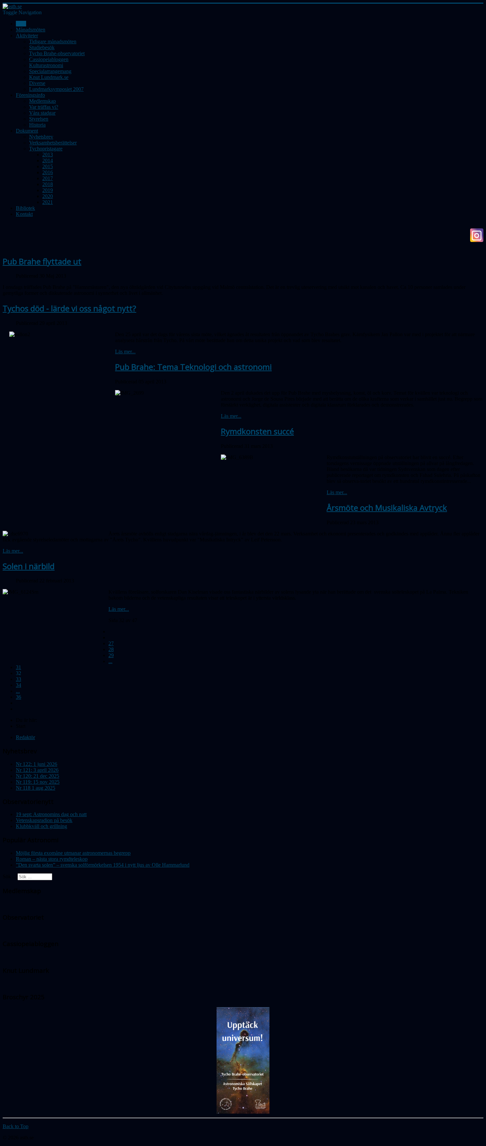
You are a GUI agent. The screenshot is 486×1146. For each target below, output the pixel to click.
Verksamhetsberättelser (53, 142)
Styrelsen (38, 119)
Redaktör (25, 737)
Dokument (27, 131)
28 (111, 649)
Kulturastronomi (46, 65)
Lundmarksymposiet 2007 (56, 89)
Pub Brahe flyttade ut (42, 261)
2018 (47, 184)
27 (111, 643)
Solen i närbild (29, 566)
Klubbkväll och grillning (41, 826)
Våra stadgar (42, 113)
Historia (37, 125)
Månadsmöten (30, 29)
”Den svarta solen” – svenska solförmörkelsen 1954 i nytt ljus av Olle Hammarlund (102, 865)
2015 (47, 166)
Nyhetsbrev (41, 136)
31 (18, 667)
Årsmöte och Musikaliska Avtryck (387, 507)
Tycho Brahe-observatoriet (57, 53)
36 (18, 697)
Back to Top (15, 1126)
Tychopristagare (45, 148)
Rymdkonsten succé (257, 431)
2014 (47, 160)
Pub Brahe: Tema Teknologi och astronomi (193, 366)
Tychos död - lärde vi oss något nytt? (69, 308)
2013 (47, 154)
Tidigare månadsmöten (52, 41)
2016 (47, 172)
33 (18, 679)
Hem (21, 23)
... (110, 661)
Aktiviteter (27, 35)
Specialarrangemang (50, 71)
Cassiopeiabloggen (48, 59)
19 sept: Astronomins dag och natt (51, 814)
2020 (47, 196)
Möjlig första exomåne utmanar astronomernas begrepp (73, 853)
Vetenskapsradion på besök (44, 820)
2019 (47, 190)
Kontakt (24, 214)
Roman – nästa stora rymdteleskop (52, 859)
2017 (47, 178)
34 (18, 685)
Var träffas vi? (43, 107)
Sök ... (9, 876)
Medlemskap (42, 101)
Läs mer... (125, 351)
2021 (47, 202)
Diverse (37, 83)
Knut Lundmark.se (48, 77)
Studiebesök (42, 47)
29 (111, 655)
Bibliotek (25, 208)
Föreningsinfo (30, 95)
